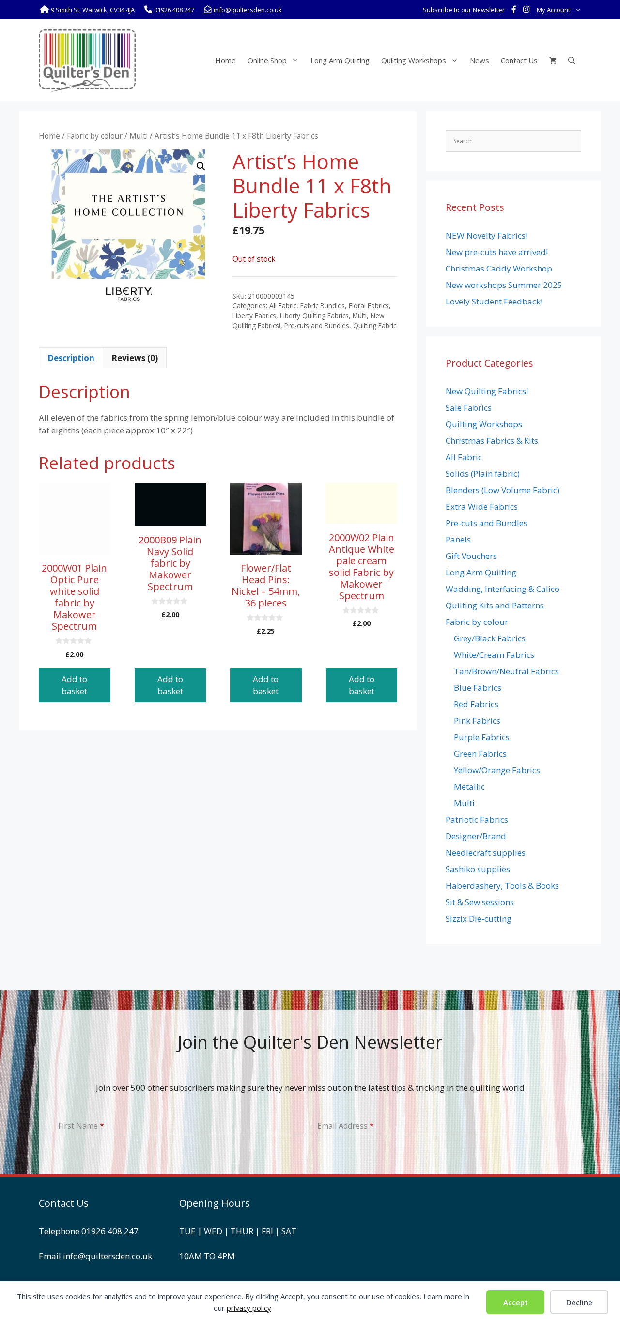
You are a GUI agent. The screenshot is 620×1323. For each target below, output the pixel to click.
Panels (458, 539)
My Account (553, 9)
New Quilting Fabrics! (487, 391)
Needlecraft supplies (486, 852)
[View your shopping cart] (552, 60)
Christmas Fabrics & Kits (492, 440)
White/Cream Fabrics (494, 654)
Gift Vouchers (471, 555)
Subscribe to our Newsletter (464, 9)
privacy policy (249, 1308)
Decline (579, 1302)
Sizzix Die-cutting (479, 918)
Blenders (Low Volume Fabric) (502, 489)
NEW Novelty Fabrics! (486, 235)
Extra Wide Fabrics (482, 506)
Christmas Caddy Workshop (499, 268)
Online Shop (267, 60)
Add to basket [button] (74, 685)
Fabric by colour (95, 135)
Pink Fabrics (477, 720)
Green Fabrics (480, 753)
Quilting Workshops (413, 60)
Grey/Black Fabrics (490, 638)
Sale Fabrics (469, 407)
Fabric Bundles (322, 305)
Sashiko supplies (478, 869)
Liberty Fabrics (254, 315)
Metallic (469, 786)
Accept (515, 1302)
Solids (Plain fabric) (483, 473)
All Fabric (282, 305)
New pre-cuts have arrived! (497, 251)
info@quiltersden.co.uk (107, 1255)
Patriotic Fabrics (477, 819)
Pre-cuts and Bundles (316, 325)
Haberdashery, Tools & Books (502, 885)
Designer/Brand (476, 836)
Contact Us (519, 60)
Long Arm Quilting (340, 60)
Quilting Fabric (374, 325)
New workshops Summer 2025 (504, 284)
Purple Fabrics (482, 737)
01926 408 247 (110, 1231)
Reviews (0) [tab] (134, 358)
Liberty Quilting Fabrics (314, 315)
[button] (201, 166)
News (479, 60)
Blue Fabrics (477, 687)
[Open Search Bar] (571, 60)
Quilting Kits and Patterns (495, 605)
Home (225, 60)
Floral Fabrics (369, 305)
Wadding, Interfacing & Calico (502, 588)
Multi (138, 135)
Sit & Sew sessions (480, 902)
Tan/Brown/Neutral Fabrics (506, 671)
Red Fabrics (476, 704)
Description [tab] (70, 358)
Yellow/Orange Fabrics (497, 770)
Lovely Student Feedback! (494, 301)
